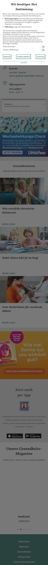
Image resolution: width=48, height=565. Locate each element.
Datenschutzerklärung (11, 36)
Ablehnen (7, 57)
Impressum (24, 63)
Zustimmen (40, 57)
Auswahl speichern (23, 57)
